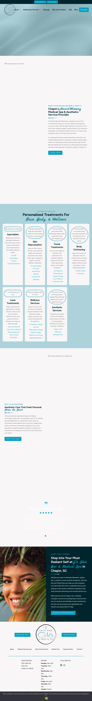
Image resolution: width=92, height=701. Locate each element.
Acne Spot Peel (58, 281)
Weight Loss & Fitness (36, 335)
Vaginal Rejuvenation (36, 338)
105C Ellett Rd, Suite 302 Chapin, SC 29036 (27, 665)
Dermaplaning (58, 271)
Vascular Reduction (14, 332)
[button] (43, 536)
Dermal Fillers (14, 258)
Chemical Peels (58, 273)
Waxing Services (58, 334)
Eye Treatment (58, 279)
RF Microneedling (36, 266)
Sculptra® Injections (14, 264)
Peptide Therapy (36, 332)
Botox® (14, 255)
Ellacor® (36, 274)
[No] (90, 696)
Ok (46, 698)
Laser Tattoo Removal (14, 329)
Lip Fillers (14, 261)
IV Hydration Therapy (36, 324)
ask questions (29, 423)
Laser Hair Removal (14, 327)
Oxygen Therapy (58, 276)
